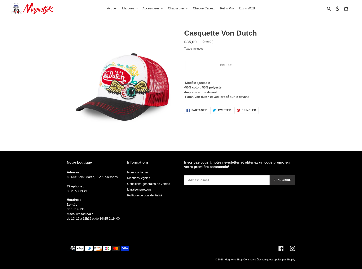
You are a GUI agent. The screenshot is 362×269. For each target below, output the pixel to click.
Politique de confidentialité (144, 195)
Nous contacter (137, 172)
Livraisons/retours (139, 189)
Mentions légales (138, 178)
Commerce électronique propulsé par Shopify (269, 259)
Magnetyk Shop (234, 259)
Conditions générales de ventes (148, 184)
